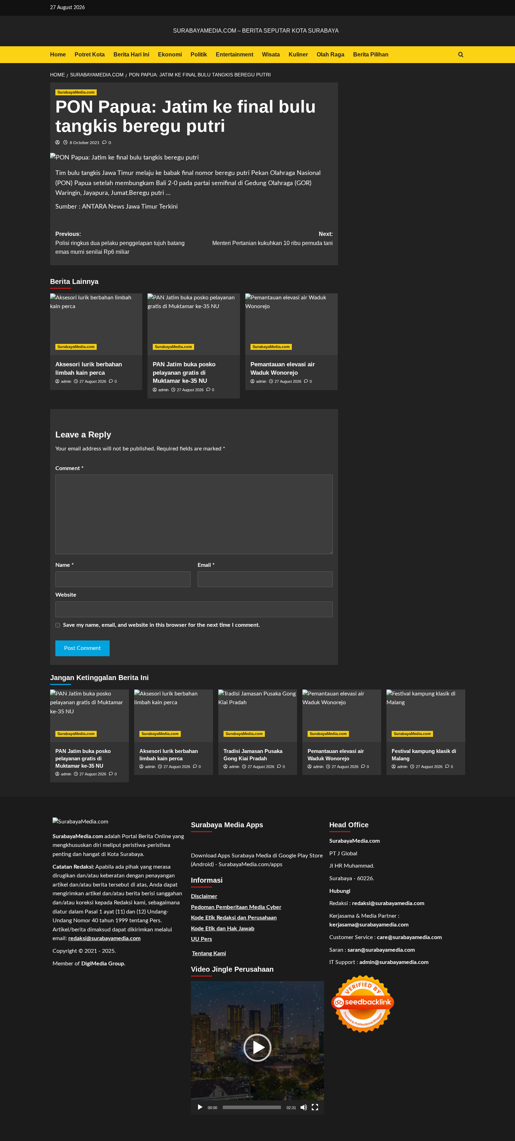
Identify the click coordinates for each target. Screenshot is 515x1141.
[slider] (252, 1107)
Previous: (120, 243)
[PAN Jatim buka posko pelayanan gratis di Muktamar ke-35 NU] (193, 324)
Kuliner (298, 54)
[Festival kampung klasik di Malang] (425, 716)
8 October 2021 (84, 143)
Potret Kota (90, 54)
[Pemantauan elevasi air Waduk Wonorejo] (291, 324)
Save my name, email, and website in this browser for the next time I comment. (161, 625)
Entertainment (234, 54)
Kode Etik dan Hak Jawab (222, 928)
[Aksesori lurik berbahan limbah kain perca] (96, 324)
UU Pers (201, 939)
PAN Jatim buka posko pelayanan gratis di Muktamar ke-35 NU (184, 373)
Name (64, 565)
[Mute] (303, 1107)
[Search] (460, 55)
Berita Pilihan (371, 54)
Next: (272, 238)
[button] (257, 1048)
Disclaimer (204, 896)
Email (206, 565)
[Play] (200, 1107)
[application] (257, 1047)
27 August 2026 (93, 381)
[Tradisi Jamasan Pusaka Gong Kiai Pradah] (257, 716)
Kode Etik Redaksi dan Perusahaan (234, 918)
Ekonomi (170, 54)
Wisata (271, 54)
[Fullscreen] (314, 1107)
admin (66, 381)
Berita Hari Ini (131, 54)
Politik (199, 54)
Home (58, 54)
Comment (69, 468)
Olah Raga (330, 54)
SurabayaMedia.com (76, 92)
